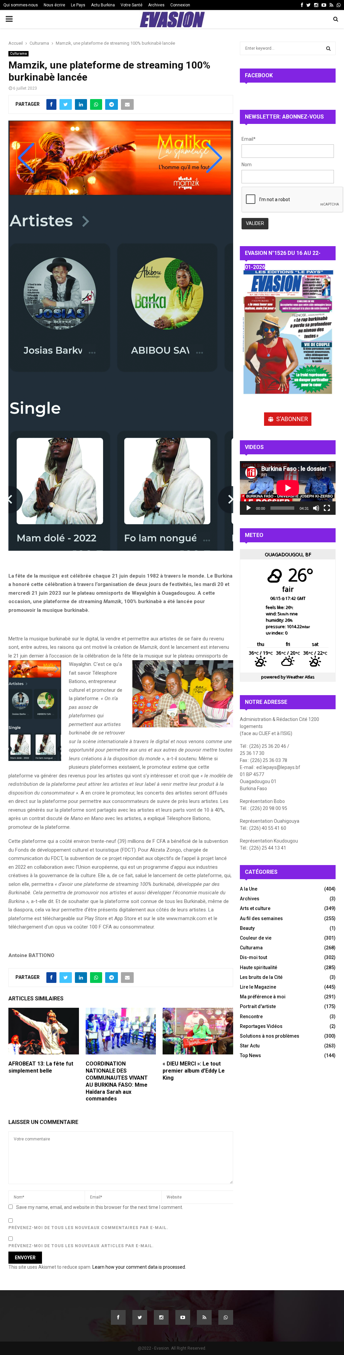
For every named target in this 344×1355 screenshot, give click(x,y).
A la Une (248, 889)
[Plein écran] (327, 508)
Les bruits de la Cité (261, 977)
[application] (288, 488)
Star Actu (250, 1045)
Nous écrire (54, 5)
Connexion (180, 5)
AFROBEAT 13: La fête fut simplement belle (40, 1067)
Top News (250, 1055)
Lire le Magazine (258, 987)
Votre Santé (131, 5)
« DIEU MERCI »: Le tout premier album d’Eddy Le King (194, 1070)
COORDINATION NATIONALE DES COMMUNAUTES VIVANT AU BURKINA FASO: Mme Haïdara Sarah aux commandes (117, 1081)
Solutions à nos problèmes (269, 1036)
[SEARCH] (328, 48)
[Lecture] (248, 508)
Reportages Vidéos (261, 1026)
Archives (156, 5)
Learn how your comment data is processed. (139, 1267)
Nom (247, 164)
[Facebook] (118, 1317)
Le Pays (78, 5)
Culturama (18, 53)
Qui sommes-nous (20, 5)
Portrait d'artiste (258, 1006)
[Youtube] (182, 1317)
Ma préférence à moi (263, 996)
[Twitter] (139, 1317)
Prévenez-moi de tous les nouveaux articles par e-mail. (81, 1246)
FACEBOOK (259, 75)
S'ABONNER (292, 418)
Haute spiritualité (258, 967)
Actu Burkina (103, 5)
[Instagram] (161, 1317)
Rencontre (251, 1016)
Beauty (247, 928)
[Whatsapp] (225, 1317)
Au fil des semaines (261, 918)
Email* (249, 139)
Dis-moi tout (253, 957)
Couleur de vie (255, 938)
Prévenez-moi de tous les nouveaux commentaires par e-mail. (88, 1227)
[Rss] (204, 1317)
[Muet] (316, 508)
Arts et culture (255, 908)
